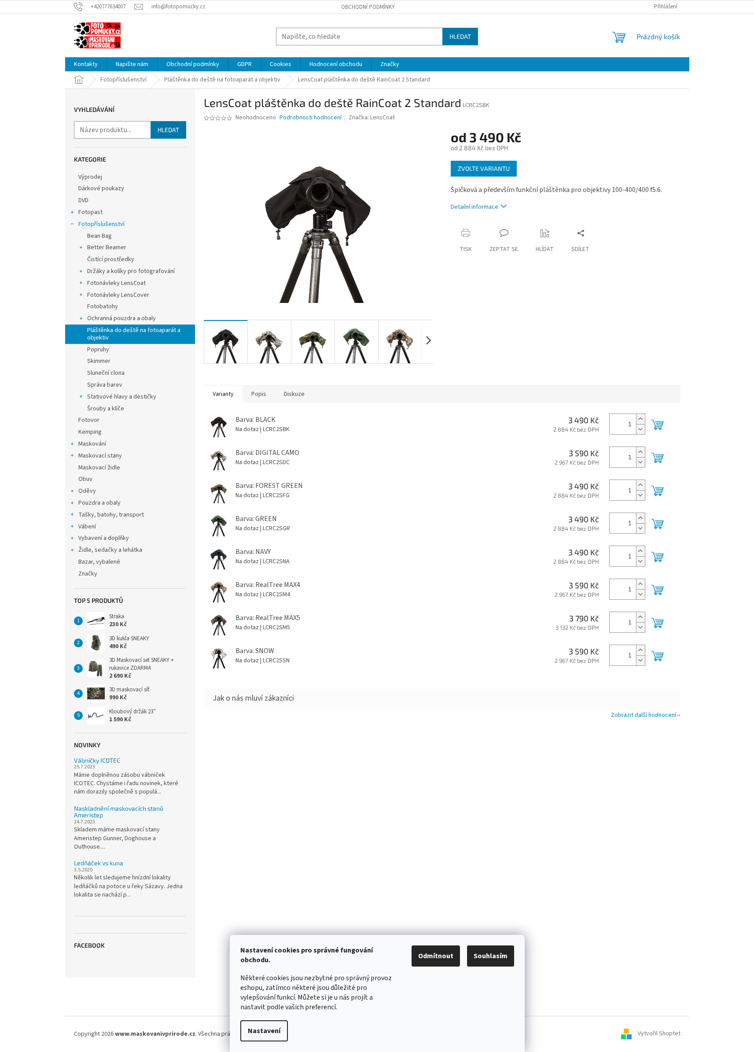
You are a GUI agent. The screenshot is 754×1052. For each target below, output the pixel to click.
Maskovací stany (100, 455)
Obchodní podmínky (368, 7)
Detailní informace (474, 207)
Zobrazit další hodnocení (643, 715)
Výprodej (90, 177)
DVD (83, 200)
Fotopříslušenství (101, 224)
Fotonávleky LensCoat (116, 283)
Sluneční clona (106, 373)
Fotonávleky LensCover (118, 295)
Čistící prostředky (110, 259)
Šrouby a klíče (105, 408)
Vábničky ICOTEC (97, 760)
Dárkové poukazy (101, 188)
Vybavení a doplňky (103, 538)
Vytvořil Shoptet (659, 1034)
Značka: (372, 117)
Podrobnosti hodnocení (311, 118)
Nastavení (264, 1031)
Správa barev (104, 384)
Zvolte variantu (484, 168)
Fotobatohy (102, 306)
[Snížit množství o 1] (640, 429)
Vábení (87, 526)
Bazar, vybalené (99, 561)
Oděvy (87, 491)
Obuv (85, 479)
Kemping (90, 432)
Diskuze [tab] (294, 394)
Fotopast (90, 212)
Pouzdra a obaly (99, 502)
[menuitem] (86, 64)
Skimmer (98, 361)
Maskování (92, 443)
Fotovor (88, 420)
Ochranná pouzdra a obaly (121, 318)
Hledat (460, 36)
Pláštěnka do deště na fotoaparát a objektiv (133, 334)
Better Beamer (106, 247)
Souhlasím (491, 956)
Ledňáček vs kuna (98, 863)
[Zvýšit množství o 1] (640, 419)
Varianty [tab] (223, 394)
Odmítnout (435, 956)
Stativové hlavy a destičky (121, 396)
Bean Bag (99, 236)
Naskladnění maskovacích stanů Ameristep (118, 812)
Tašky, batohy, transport (111, 514)
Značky (87, 573)
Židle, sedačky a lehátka (110, 550)
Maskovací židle (99, 467)
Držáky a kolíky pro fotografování (131, 271)
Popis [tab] (258, 394)
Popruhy (98, 349)
